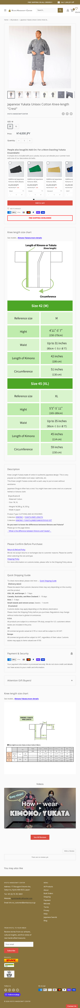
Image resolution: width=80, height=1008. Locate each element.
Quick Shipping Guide (48, 581)
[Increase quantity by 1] (30, 140)
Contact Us (72, 1006)
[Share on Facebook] (63, 113)
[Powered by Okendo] (13, 852)
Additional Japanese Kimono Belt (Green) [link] (35, 180)
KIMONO (19, 517)
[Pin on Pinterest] (67, 113)
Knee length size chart (19, 232)
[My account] (68, 10)
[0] (72, 10)
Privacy (46, 910)
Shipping (47, 897)
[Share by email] (71, 113)
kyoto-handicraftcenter (17, 114)
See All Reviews (40, 837)
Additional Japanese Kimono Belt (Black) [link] (16, 180)
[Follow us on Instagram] (9, 990)
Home (6, 20)
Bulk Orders (48, 893)
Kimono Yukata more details (30, 238)
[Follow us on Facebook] (5, 990)
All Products (48, 886)
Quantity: (11, 140)
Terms (46, 907)
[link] (16, 169)
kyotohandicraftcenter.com (21, 898)
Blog (45, 920)
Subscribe (11, 950)
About (46, 890)
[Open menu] (5, 10)
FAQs (46, 914)
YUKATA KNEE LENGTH (34, 517)
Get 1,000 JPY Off (67, 2)
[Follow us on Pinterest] (13, 990)
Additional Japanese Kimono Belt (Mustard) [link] (54, 180)
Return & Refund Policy (16, 549)
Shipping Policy (13, 559)
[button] (11, 194)
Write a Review (69, 851)
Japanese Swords (50, 917)
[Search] (60, 10)
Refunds (47, 903)
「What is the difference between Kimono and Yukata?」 (29, 531)
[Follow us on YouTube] (17, 990)
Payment (47, 900)
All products (14, 20)
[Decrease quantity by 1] (19, 140)
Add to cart (40, 203)
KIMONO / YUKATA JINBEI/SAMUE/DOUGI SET (34, 520)
